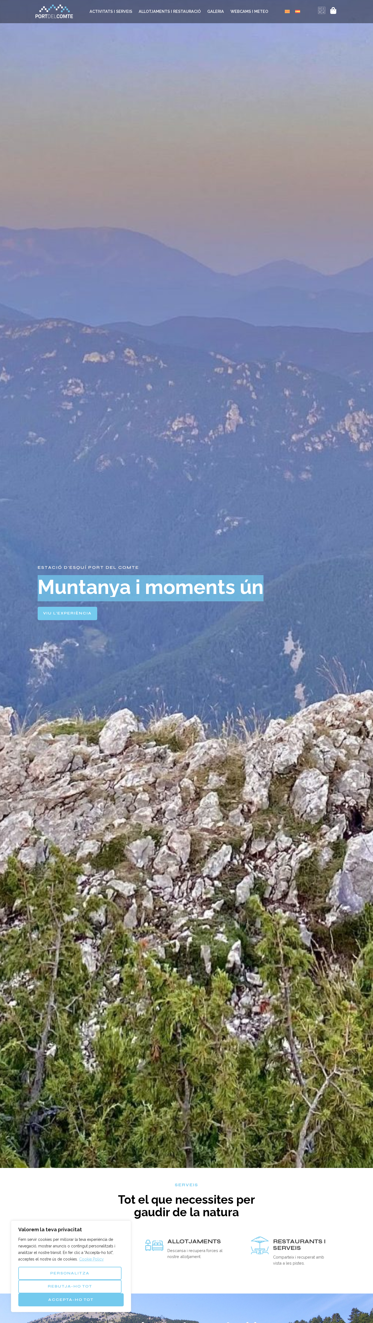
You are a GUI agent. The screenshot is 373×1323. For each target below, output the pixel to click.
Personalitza (70, 1273)
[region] (71, 1266)
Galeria (215, 11)
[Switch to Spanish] (297, 11)
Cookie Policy (91, 1259)
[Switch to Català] (287, 11)
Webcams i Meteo (249, 11)
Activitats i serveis (111, 11)
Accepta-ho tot (71, 1299)
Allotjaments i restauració (170, 11)
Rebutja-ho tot (70, 1286)
